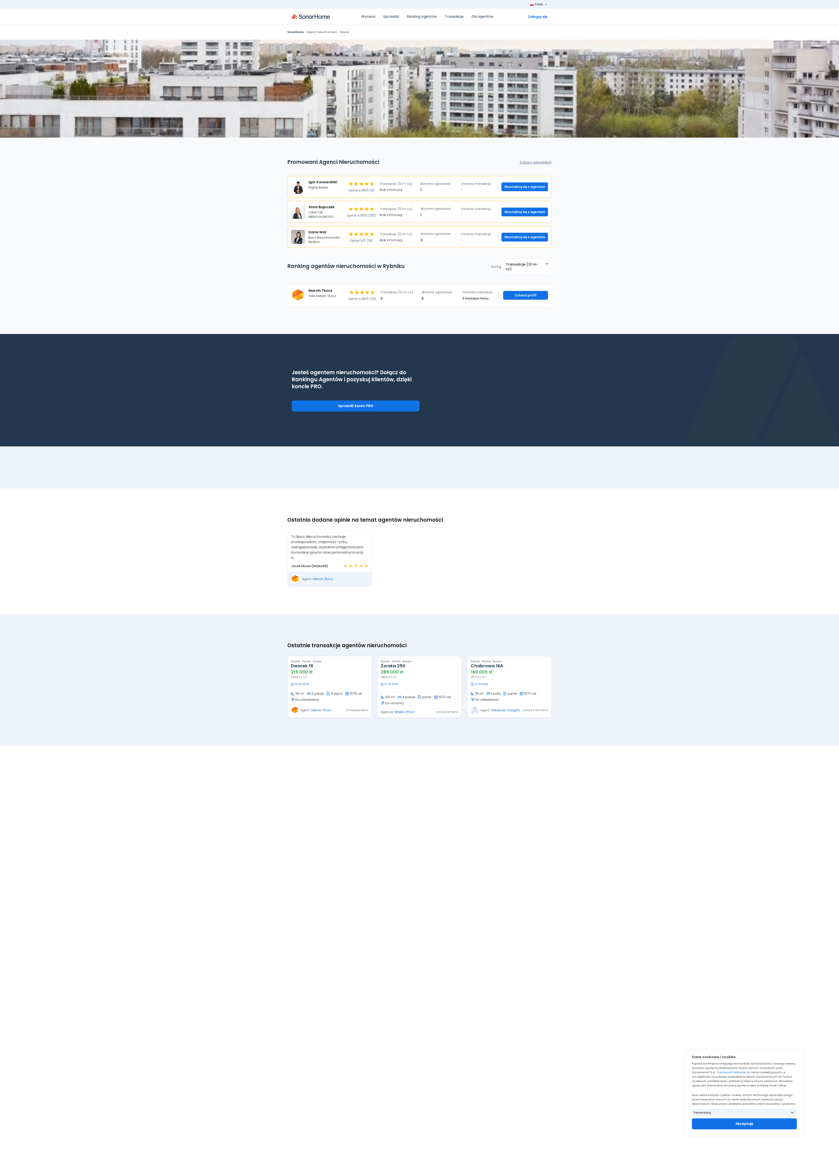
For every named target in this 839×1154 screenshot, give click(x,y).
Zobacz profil (525, 295)
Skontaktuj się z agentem (524, 187)
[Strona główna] (311, 16)
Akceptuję (744, 1123)
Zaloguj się (537, 16)
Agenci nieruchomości (322, 32)
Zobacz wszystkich (536, 162)
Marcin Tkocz (323, 579)
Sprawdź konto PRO (355, 405)
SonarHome (295, 32)
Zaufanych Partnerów (731, 1072)
